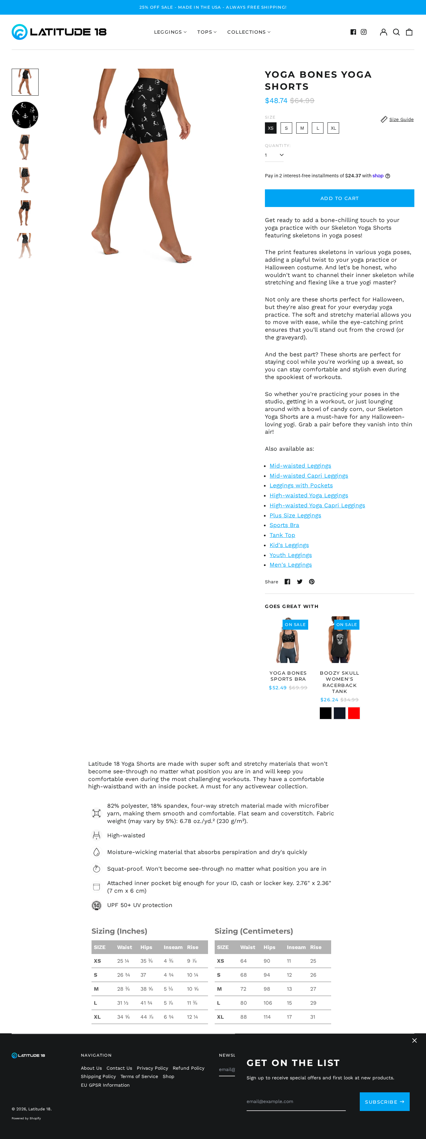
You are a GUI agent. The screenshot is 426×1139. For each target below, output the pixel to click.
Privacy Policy (152, 1068)
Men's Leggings (291, 564)
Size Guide (401, 119)
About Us (91, 1068)
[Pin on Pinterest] (312, 582)
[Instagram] (364, 32)
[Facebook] (353, 32)
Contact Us (119, 1068)
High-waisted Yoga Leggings (309, 495)
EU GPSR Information (105, 1085)
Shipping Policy (98, 1076)
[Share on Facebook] (288, 582)
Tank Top (282, 535)
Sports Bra (284, 525)
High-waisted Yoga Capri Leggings (317, 505)
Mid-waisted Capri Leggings (309, 475)
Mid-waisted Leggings (300, 465)
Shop (168, 1076)
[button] (396, 32)
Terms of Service (139, 1076)
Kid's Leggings (289, 545)
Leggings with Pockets (301, 485)
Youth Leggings (291, 555)
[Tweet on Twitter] (300, 582)
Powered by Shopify (26, 1118)
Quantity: (278, 145)
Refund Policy (188, 1068)
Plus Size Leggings (295, 515)
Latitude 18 (39, 1109)
